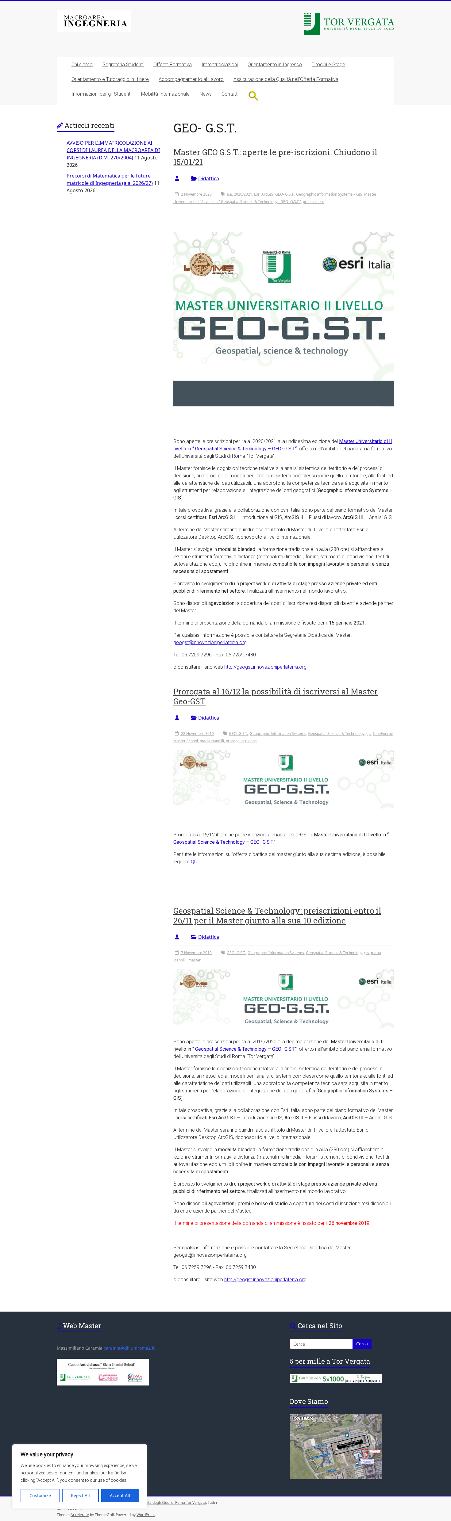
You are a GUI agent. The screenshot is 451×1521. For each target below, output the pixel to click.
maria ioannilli (212, 740)
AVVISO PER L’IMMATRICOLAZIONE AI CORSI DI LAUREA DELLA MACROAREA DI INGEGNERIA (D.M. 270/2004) (113, 150)
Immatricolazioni (220, 64)
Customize (40, 1495)
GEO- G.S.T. (284, 194)
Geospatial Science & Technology (336, 733)
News (205, 94)
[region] (79, 1476)
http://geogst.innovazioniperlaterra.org (265, 667)
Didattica (208, 178)
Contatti (230, 94)
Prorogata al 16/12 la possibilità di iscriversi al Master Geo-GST (275, 696)
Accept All (120, 1495)
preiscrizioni (313, 201)
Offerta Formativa (172, 64)
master (194, 960)
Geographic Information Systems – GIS (329, 194)
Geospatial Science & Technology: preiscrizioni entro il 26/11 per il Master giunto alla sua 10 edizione (277, 915)
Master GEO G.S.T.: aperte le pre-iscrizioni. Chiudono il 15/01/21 (275, 157)
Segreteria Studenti (123, 64)
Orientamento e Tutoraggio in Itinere (110, 79)
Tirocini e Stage (328, 64)
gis (368, 733)
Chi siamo (82, 64)
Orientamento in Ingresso (275, 64)
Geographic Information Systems (278, 733)
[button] (253, 96)
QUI (195, 862)
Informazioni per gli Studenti (101, 94)
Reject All (80, 1495)
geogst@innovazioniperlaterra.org (210, 642)
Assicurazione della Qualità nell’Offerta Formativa (285, 79)
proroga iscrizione (241, 740)
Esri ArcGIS (263, 194)
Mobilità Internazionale (165, 94)
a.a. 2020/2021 (239, 194)
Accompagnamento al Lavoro (191, 79)
